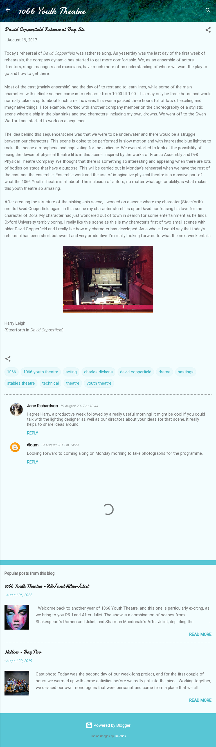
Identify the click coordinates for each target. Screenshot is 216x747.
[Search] (208, 11)
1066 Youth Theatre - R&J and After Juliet (46, 586)
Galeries (120, 736)
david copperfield (135, 371)
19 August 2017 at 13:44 (79, 406)
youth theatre (99, 383)
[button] (208, 30)
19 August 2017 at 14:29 (60, 445)
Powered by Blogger (111, 725)
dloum (33, 444)
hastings (186, 371)
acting (71, 371)
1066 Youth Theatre (51, 11)
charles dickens (98, 371)
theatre (72, 383)
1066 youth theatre (40, 371)
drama (164, 371)
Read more (200, 634)
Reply (32, 433)
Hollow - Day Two (22, 651)
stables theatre (21, 383)
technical (50, 383)
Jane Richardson (42, 405)
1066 (11, 371)
